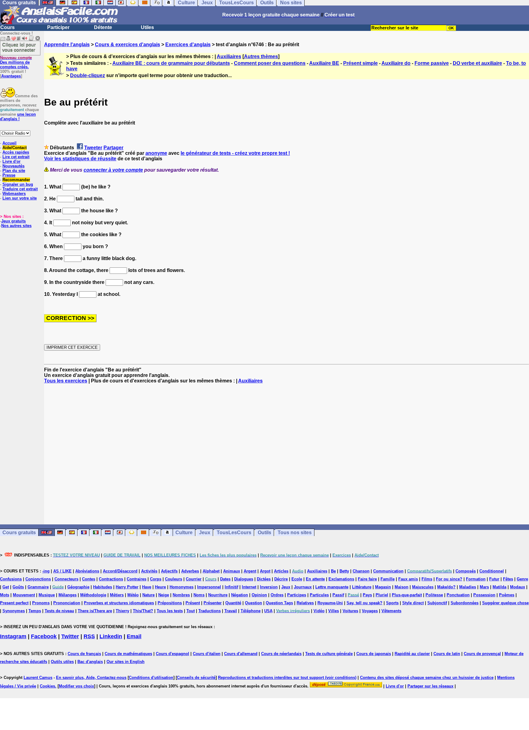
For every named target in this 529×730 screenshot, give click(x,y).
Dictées (264, 579)
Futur (494, 579)
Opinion (259, 595)
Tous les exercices (65, 380)
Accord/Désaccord (120, 571)
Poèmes (506, 595)
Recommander (16, 179)
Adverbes (190, 571)
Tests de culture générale (329, 653)
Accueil (9, 143)
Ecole (296, 579)
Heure (160, 587)
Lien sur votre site (19, 198)
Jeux (204, 532)
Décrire (281, 579)
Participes (296, 595)
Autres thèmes (261, 56)
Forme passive (432, 63)
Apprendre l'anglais (67, 44)
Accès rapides (15, 152)
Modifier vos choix (76, 686)
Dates (225, 579)
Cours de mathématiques (128, 653)
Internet (249, 587)
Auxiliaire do (396, 63)
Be (333, 571)
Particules (319, 595)
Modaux (517, 587)
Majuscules (422, 587)
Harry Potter (127, 587)
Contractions (111, 579)
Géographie (78, 587)
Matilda (499, 587)
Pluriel (382, 595)
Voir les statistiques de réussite (80, 158)
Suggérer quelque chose (505, 603)
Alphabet (211, 571)
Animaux (231, 571)
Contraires (136, 579)
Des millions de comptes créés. (16, 62)
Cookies (47, 686)
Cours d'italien (206, 653)
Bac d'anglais (90, 661)
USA (268, 611)
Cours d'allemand (240, 653)
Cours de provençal (482, 653)
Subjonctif (437, 603)
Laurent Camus (38, 677)
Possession (484, 595)
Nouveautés (13, 166)
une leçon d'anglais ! (18, 116)
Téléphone (251, 611)
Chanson (361, 571)
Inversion (269, 587)
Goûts (18, 587)
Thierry (122, 611)
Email (134, 636)
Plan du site (13, 170)
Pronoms (41, 603)
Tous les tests (170, 611)
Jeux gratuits (13, 221)
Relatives (305, 603)
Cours (7, 27)
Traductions (209, 611)
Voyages (370, 611)
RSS (89, 636)
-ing (46, 571)
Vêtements (391, 611)
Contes (88, 579)
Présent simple (360, 63)
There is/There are (95, 611)
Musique (47, 595)
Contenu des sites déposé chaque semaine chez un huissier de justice (426, 677)
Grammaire (38, 587)
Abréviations (87, 571)
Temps (34, 611)
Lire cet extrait (15, 157)
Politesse (434, 595)
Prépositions (170, 603)
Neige (163, 595)
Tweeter (93, 147)
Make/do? (446, 587)
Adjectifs (169, 571)
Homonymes (181, 587)
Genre (522, 579)
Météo (133, 595)
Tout (190, 611)
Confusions (11, 579)
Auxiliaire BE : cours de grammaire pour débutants (171, 63)
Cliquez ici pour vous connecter (19, 47)
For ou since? (449, 579)
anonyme (156, 153)
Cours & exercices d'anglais (127, 44)
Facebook (44, 636)
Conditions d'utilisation (151, 677)
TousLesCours (234, 532)
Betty (344, 571)
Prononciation (66, 603)
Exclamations (341, 579)
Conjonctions (38, 579)
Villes (333, 611)
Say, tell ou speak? (364, 603)
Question (253, 603)
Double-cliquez (87, 75)
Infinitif (231, 587)
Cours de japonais (373, 653)
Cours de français (84, 653)
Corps (155, 579)
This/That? (143, 611)
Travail (230, 611)
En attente (315, 579)
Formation (476, 579)
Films (427, 579)
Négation (239, 595)
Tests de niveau (59, 611)
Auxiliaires (229, 56)
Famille (388, 579)
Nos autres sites (16, 225)
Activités (149, 571)
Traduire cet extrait (20, 189)
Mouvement (24, 595)
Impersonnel (209, 587)
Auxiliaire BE (324, 63)
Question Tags (279, 603)
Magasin (383, 587)
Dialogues (243, 579)
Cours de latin (446, 653)
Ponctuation (458, 595)
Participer (58, 27)
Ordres (277, 595)
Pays (367, 595)
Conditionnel (491, 571)
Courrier (193, 579)
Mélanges (67, 595)
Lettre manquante (331, 587)
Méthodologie (93, 595)
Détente (103, 27)
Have (146, 587)
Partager (113, 147)
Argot (265, 571)
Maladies (467, 587)
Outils (264, 532)
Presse (8, 175)
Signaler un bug (17, 184)
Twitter (70, 636)
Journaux (303, 587)
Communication (388, 571)
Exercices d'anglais (188, 44)
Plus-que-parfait (407, 595)
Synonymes (13, 611)
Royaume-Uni (330, 603)
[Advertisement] (286, 454)
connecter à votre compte (113, 170)
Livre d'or (11, 161)
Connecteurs (66, 579)
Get (5, 587)
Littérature (361, 587)
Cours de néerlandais (281, 653)
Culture (184, 532)
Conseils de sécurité (196, 677)
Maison (401, 587)
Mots (4, 595)
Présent (193, 603)
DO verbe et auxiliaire (477, 63)
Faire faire (367, 579)
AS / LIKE (62, 571)
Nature (148, 595)
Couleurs (173, 579)
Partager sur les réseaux (430, 686)
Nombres (181, 595)
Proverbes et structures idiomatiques (119, 603)
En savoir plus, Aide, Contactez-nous (91, 677)
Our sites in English (125, 661)
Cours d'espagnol (172, 653)
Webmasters (14, 193)
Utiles (147, 27)
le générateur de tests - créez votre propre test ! (235, 153)
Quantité (233, 603)
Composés (466, 571)
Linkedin (110, 636)
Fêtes (508, 579)
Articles (281, 571)
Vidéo (319, 611)
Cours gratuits (19, 532)
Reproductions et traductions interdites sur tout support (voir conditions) (287, 677)
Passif (338, 595)
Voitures (350, 611)
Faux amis (408, 579)
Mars (484, 587)
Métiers (117, 595)
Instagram (13, 636)
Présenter (213, 603)
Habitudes (102, 587)
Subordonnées (464, 603)
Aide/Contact (14, 147)
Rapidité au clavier (412, 653)
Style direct (413, 603)
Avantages (11, 76)
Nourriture (217, 595)
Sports (392, 603)
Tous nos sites (295, 532)
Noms (198, 595)
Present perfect (14, 603)
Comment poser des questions (270, 63)
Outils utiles (62, 661)
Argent (250, 571)
